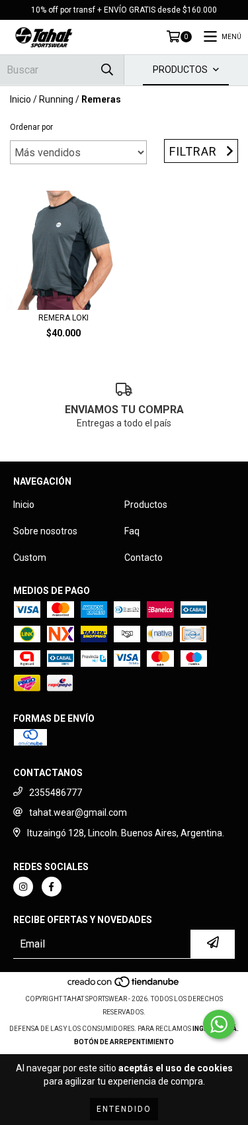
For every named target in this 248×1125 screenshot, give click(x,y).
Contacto (143, 557)
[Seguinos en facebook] (52, 887)
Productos (145, 504)
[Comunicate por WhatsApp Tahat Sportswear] (219, 1024)
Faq (132, 531)
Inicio (20, 99)
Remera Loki (63, 317)
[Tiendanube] (124, 985)
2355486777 (55, 792)
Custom (29, 557)
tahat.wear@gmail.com (78, 812)
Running (56, 99)
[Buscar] (107, 70)
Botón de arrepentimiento (124, 1042)
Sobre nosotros (45, 531)
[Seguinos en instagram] (23, 887)
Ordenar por (31, 127)
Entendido (124, 1109)
